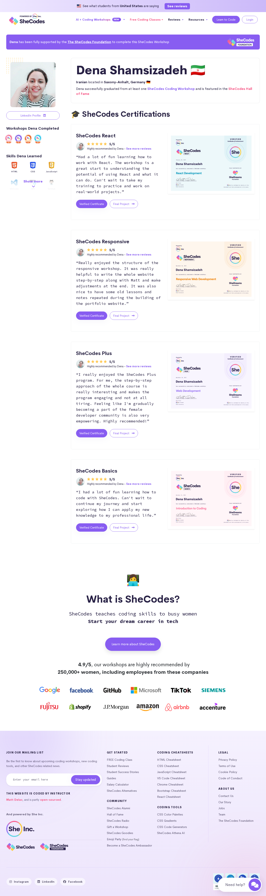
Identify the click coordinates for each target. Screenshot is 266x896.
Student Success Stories (123, 772)
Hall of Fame (115, 814)
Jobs (221, 808)
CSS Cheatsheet (168, 766)
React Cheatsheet (169, 797)
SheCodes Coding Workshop (171, 89)
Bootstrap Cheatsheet (171, 791)
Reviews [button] (174, 19)
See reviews (177, 6)
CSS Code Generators (172, 827)
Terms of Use (226, 766)
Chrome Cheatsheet (170, 784)
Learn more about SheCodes (133, 644)
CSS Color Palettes (170, 814)
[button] (100, 19)
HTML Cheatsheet (169, 760)
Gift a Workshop (117, 827)
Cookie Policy (227, 772)
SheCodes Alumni (118, 808)
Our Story (224, 802)
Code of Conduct (230, 778)
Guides (111, 778)
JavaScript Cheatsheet (171, 772)
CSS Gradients (166, 821)
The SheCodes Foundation (89, 42)
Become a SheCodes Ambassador (129, 845)
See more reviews (138, 148)
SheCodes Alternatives (122, 791)
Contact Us (225, 796)
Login (249, 19)
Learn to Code (226, 19)
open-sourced (50, 800)
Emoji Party (114, 839)
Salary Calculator (118, 784)
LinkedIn (48, 882)
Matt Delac (14, 800)
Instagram (21, 882)
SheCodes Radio (118, 821)
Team (221, 814)
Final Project (121, 204)
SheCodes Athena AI (171, 833)
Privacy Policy (227, 760)
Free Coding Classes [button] (145, 19)
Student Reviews (118, 766)
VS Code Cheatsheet (171, 778)
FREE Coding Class (119, 760)
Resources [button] (196, 19)
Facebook (75, 882)
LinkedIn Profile (31, 115)
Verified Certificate (91, 204)
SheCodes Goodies (120, 833)
